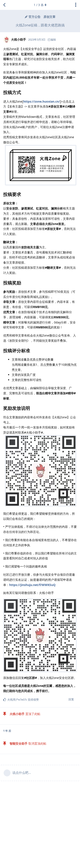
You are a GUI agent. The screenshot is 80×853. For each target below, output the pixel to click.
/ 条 (39, 5)
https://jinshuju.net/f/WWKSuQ (32, 585)
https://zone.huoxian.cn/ (41, 101)
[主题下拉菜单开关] (75, 5)
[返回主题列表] (4, 5)
